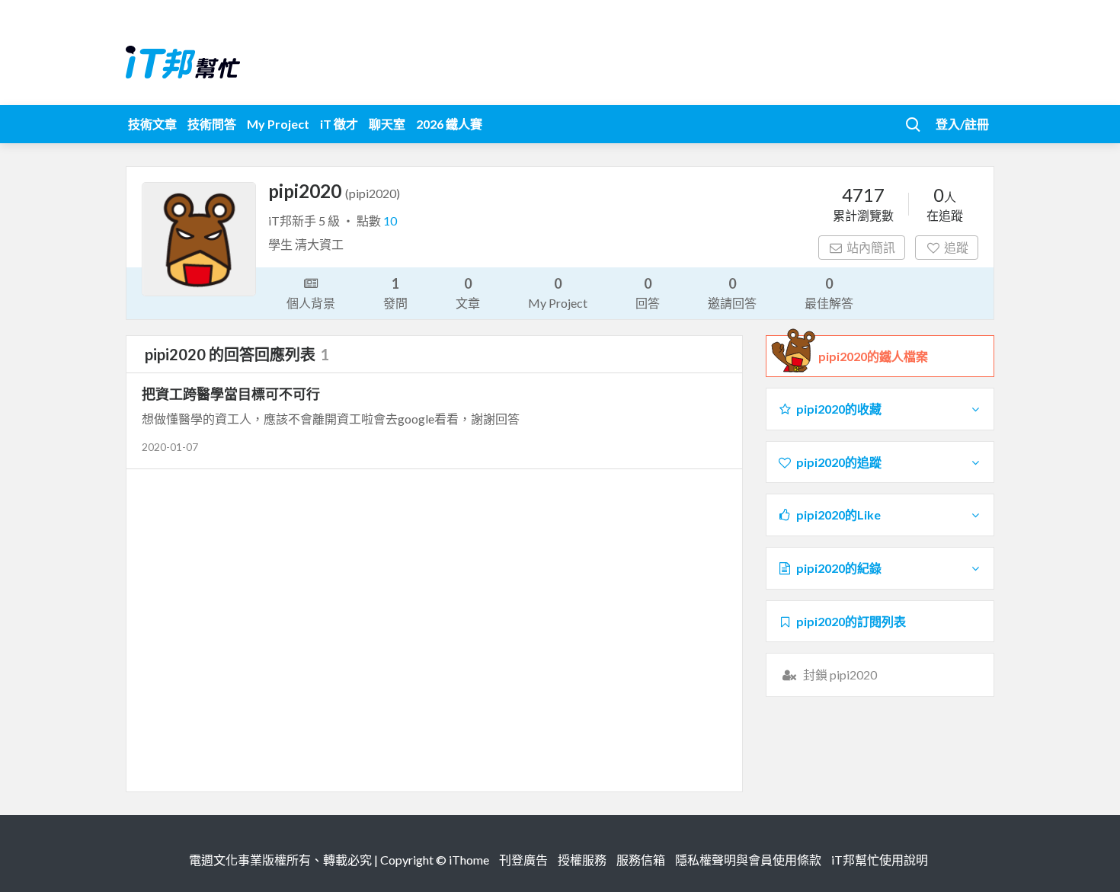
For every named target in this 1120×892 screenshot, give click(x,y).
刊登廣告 (523, 859)
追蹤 (956, 247)
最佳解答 (829, 292)
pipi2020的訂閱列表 (851, 621)
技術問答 (211, 124)
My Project (278, 124)
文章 (468, 292)
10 (390, 220)
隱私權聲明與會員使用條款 (748, 859)
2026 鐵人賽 (449, 124)
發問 (395, 292)
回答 (647, 292)
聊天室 (387, 124)
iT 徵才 (339, 124)
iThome (469, 859)
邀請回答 (732, 292)
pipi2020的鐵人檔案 (873, 356)
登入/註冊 (962, 124)
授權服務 (582, 859)
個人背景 (310, 303)
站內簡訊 (870, 247)
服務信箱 (640, 859)
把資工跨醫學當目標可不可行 (231, 393)
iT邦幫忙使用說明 (879, 859)
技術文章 (152, 124)
